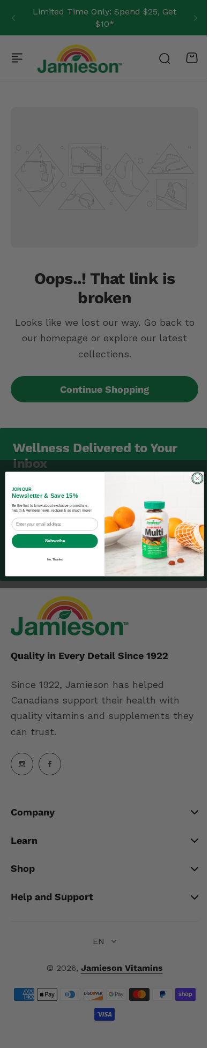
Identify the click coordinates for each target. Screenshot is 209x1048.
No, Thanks (50, 559)
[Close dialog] (193, 478)
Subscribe (51, 540)
